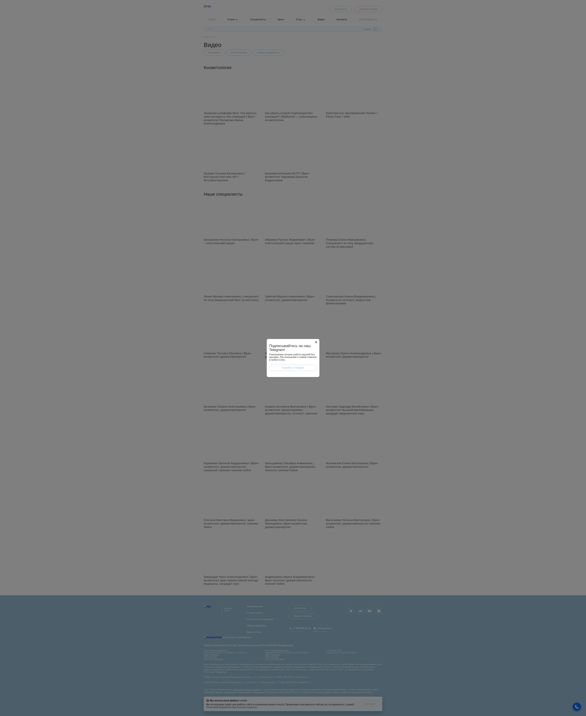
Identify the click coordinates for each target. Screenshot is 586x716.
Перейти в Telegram (293, 367)
